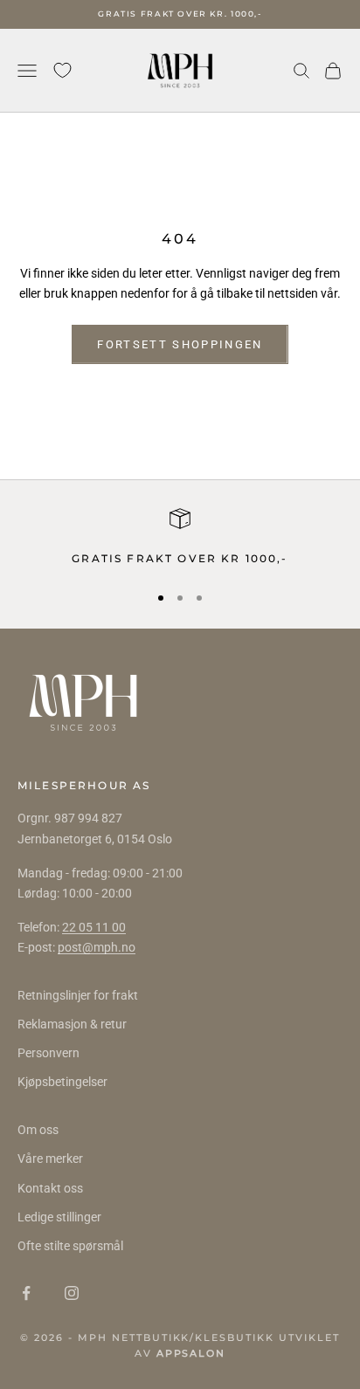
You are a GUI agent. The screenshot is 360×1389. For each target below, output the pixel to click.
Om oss (38, 1130)
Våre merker (50, 1159)
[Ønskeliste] (62, 70)
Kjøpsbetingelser (62, 1082)
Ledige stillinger (59, 1217)
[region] (180, 537)
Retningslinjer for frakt (77, 995)
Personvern (48, 1053)
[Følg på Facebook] (26, 1293)
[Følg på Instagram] (71, 1293)
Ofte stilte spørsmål (70, 1246)
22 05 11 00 (94, 927)
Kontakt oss (50, 1188)
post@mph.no (96, 947)
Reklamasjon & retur (72, 1024)
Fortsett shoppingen (179, 344)
